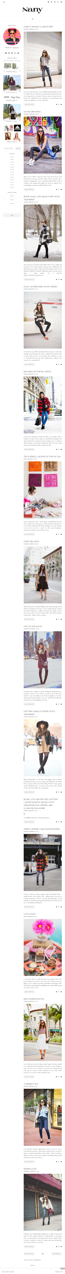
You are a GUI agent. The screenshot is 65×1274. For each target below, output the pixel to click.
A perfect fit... (31, 1084)
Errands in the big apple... (38, 371)
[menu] (4, 2)
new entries (29, 1253)
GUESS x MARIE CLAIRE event (38, 27)
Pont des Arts (31, 541)
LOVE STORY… (30, 914)
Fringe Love (30, 1169)
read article (29, 104)
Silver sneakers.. (33, 112)
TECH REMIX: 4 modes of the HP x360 (42, 456)
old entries (57, 1253)
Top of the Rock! (33, 626)
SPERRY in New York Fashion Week (42, 829)
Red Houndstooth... (34, 999)
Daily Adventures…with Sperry (40, 287)
